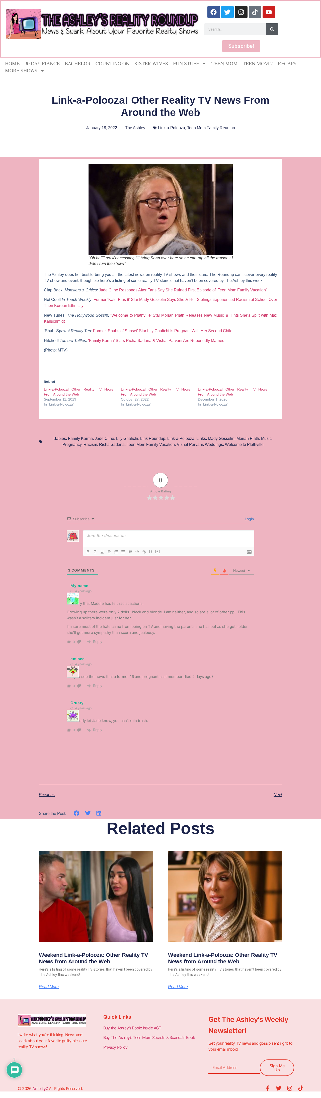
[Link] (144, 552)
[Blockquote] (130, 552)
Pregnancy (72, 444)
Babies (59, 438)
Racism (90, 444)
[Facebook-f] (267, 1088)
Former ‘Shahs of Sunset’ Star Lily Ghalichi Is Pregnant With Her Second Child (162, 331)
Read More (49, 987)
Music (266, 438)
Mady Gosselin (221, 438)
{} (150, 551)
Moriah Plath (247, 438)
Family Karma (80, 438)
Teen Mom (224, 63)
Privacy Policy (115, 1047)
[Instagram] (241, 12)
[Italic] (95, 552)
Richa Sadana (112, 444)
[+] (157, 551)
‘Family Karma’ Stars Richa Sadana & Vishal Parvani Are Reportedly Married (156, 340)
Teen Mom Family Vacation (151, 444)
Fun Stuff (186, 63)
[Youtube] (269, 12)
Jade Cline (104, 438)
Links (201, 438)
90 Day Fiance (42, 63)
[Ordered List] (116, 552)
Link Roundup (152, 438)
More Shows (21, 70)
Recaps (287, 63)
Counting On (112, 63)
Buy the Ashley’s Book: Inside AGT (132, 1027)
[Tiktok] (255, 12)
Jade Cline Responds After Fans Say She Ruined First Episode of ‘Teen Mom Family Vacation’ (183, 290)
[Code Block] (137, 552)
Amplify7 (39, 1088)
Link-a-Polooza (171, 128)
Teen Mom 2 (258, 63)
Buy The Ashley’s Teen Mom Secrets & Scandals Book (149, 1037)
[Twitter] (227, 12)
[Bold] (88, 552)
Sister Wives (151, 63)
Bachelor (78, 63)
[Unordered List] (123, 552)
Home (12, 63)
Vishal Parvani (190, 444)
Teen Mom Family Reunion (211, 128)
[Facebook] (213, 12)
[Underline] (102, 552)
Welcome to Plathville (244, 444)
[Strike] (109, 552)
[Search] (272, 29)
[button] (76, 813)
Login (249, 519)
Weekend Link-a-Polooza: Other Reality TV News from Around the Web (93, 958)
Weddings (214, 444)
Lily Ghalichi (127, 438)
